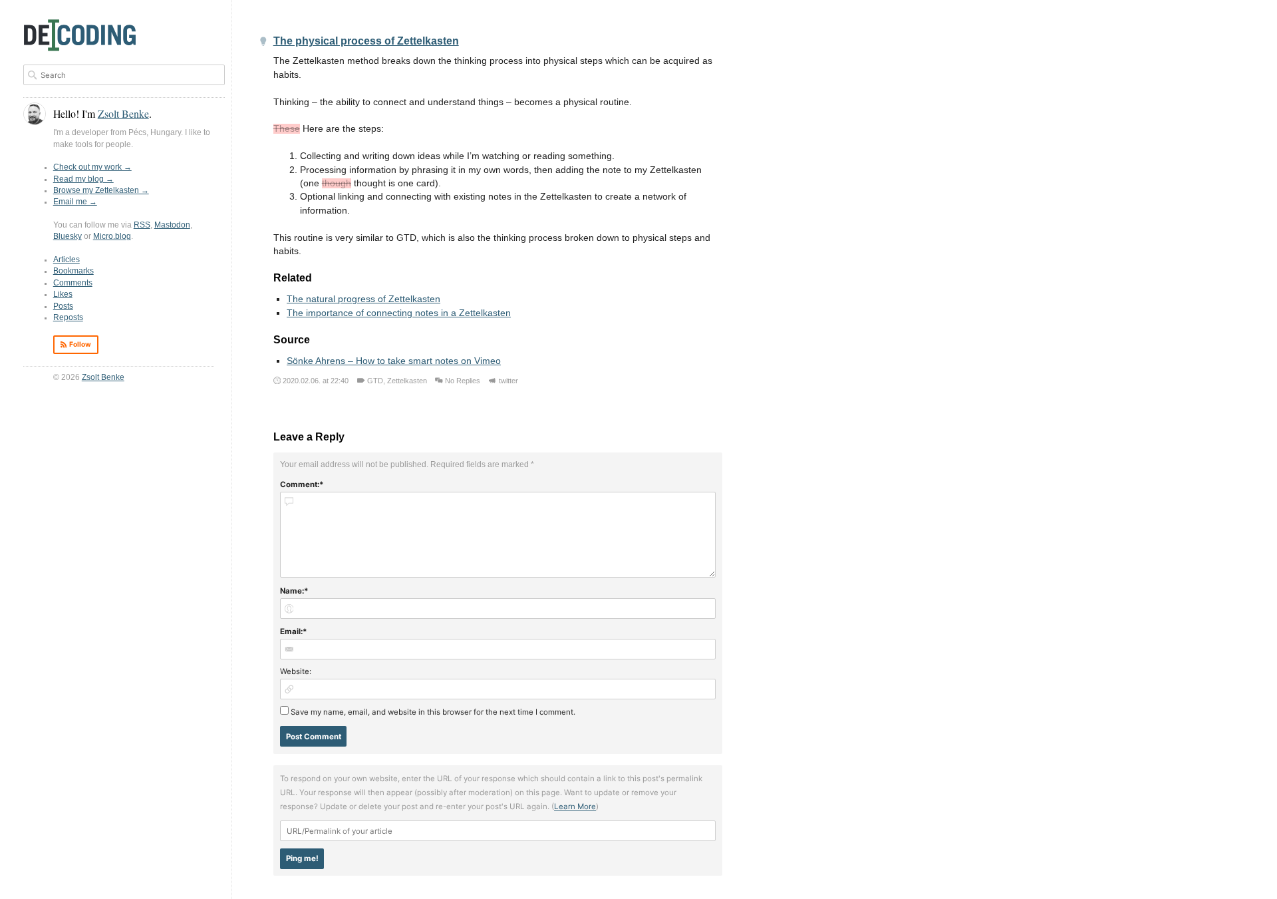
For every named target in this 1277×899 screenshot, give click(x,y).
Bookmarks (73, 271)
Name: (292, 591)
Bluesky (67, 236)
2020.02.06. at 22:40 (316, 381)
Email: (291, 631)
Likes (62, 294)
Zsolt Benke (103, 377)
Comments (72, 283)
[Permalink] (263, 42)
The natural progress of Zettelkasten (363, 299)
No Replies (462, 381)
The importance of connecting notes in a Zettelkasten (399, 313)
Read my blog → (83, 179)
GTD (375, 381)
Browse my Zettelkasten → (101, 190)
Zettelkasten (407, 381)
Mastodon (172, 225)
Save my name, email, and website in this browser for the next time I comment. (433, 712)
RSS (142, 225)
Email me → (75, 202)
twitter (508, 381)
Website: (295, 671)
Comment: (299, 484)
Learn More (575, 806)
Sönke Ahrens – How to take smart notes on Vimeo (394, 361)
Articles (66, 260)
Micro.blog (112, 236)
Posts (63, 306)
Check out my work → (92, 167)
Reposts (68, 317)
